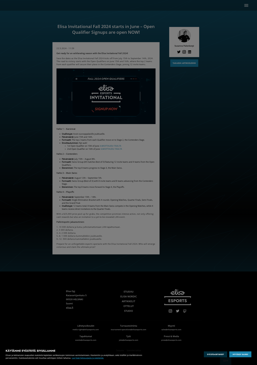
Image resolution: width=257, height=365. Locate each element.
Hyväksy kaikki (240, 354)
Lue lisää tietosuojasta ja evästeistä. (88, 358)
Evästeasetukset (215, 354)
